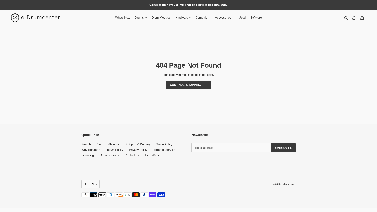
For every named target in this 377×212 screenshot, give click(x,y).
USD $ (89, 184)
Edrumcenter (289, 184)
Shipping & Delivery (138, 144)
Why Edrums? (90, 149)
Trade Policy (164, 144)
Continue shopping (185, 84)
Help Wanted (153, 155)
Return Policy (114, 149)
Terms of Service (164, 149)
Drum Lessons (109, 155)
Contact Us (132, 155)
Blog (99, 144)
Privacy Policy (138, 149)
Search (86, 144)
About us (114, 144)
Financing (87, 155)
